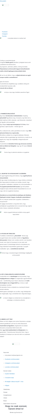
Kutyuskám (3, 1)
